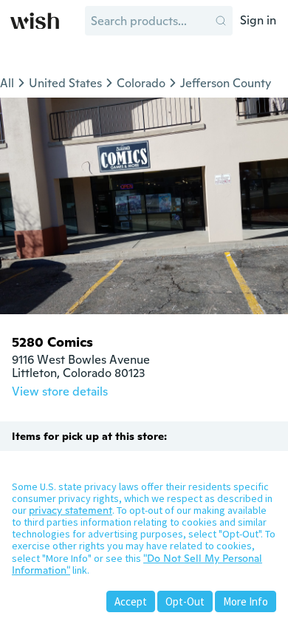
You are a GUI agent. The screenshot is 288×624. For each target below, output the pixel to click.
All (7, 83)
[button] (221, 20)
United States (65, 83)
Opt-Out (185, 601)
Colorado (141, 83)
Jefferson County (225, 83)
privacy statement (70, 510)
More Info (245, 601)
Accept (130, 601)
